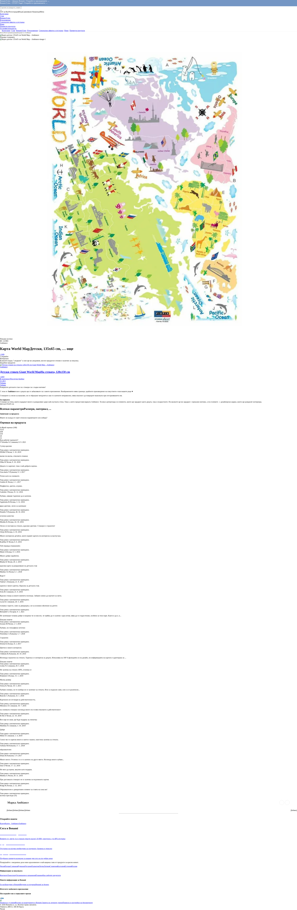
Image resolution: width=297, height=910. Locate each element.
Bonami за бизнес (42, 885)
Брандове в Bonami (12, 885)
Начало (2, 33)
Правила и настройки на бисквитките (78, 903)
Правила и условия (7, 903)
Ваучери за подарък (28, 885)
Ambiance (22, 823)
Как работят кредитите (52, 875)
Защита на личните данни (52, 903)
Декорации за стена (21, 33)
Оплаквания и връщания (26, 875)
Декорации (13, 33)
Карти (29, 33)
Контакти (4, 875)
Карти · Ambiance (12, 823)
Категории (7, 33)
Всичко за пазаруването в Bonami (28, 903)
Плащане (39, 875)
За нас (2, 885)
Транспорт (12, 875)
